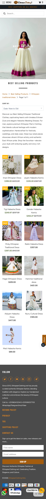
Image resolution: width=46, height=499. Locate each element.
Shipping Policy (10, 427)
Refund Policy (9, 409)
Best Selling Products (20, 94)
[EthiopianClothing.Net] (23, 2)
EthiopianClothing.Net (16, 478)
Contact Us (7, 432)
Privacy (6, 415)
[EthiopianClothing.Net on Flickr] (33, 379)
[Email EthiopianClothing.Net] (37, 379)
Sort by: (5, 103)
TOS (4, 421)
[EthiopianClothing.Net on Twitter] (5, 379)
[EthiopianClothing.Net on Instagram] (29, 379)
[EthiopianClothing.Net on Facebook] (11, 379)
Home (5, 94)
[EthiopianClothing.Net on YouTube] (17, 379)
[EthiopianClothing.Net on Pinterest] (23, 379)
